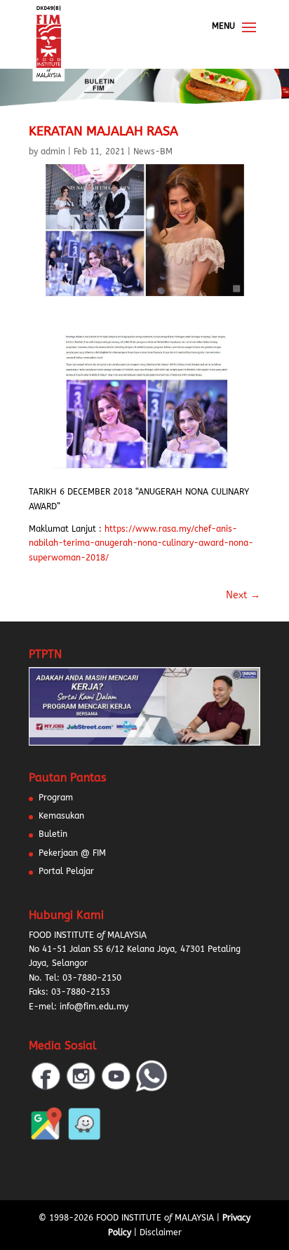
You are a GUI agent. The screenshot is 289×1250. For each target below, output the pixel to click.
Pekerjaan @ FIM (72, 853)
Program (56, 797)
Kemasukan (61, 816)
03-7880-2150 (91, 978)
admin (53, 151)
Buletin (53, 834)
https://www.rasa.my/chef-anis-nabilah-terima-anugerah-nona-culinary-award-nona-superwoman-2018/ (141, 543)
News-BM (153, 151)
